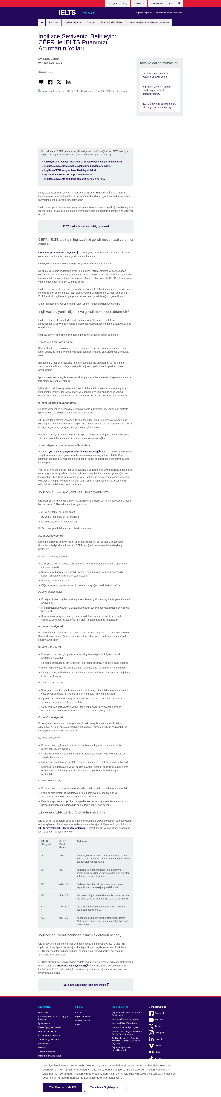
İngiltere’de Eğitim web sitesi (168, 12)
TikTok (158, 1058)
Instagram (159, 1033)
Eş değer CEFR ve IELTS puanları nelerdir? (68, 174)
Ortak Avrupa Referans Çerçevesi (57, 252)
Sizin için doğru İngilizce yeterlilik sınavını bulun (156, 75)
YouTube (159, 1020)
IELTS (78, 1012)
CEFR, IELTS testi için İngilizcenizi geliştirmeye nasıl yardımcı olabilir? (84, 161)
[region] (110, 1078)
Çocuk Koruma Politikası (49, 1035)
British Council (47, 12)
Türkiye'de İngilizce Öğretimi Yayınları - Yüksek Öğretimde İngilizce (126, 1041)
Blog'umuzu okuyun (47, 1031)
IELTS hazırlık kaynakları (71, 965)
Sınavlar (91, 22)
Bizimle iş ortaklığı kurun (49, 1056)
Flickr (157, 1052)
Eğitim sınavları (82, 1016)
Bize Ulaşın (139, 3)
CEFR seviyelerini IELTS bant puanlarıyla (61, 828)
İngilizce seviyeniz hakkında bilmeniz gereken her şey (74, 179)
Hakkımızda (44, 1006)
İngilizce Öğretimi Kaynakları (125, 1019)
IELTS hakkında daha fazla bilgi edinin (84, 226)
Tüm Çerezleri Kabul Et (62, 1087)
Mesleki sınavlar (83, 1020)
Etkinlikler (42, 1048)
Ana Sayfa (53, 22)
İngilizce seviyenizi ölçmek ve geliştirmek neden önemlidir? (77, 166)
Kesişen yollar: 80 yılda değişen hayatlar (53, 1017)
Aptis (77, 1025)
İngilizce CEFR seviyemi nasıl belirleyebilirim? (70, 170)
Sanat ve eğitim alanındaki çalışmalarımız (149, 22)
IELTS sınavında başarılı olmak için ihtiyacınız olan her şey (159, 106)
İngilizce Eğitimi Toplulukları (125, 1023)
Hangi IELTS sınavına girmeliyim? (41, 22)
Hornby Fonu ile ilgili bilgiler (125, 1027)
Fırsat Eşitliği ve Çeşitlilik (50, 1027)
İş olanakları (44, 1023)
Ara (181, 3)
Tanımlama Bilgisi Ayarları (105, 1087)
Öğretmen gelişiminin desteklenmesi (122, 1048)
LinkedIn (159, 1039)
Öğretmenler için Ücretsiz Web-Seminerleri (127, 1013)
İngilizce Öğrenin (73, 22)
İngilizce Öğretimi (144, 12)
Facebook (159, 1013)
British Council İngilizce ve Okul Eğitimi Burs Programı (127, 1032)
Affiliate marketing (46, 1052)
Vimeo (158, 1045)
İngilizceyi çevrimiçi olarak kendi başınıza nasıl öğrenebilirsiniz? (156, 90)
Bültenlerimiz (157, 3)
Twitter (158, 1026)
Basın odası (44, 1043)
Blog (125, 3)
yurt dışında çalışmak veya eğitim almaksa (73, 451)
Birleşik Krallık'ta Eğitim (112, 22)
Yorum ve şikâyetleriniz (49, 1039)
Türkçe (112, 3)
